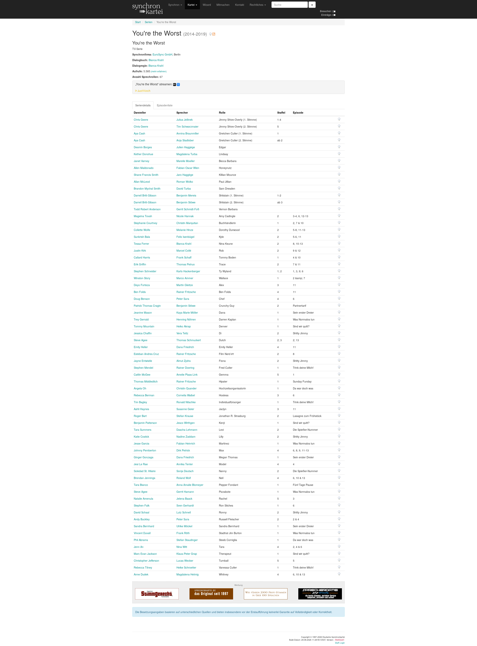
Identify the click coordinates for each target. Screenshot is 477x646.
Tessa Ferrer (141, 243)
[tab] (238, 87)
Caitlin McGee (142, 374)
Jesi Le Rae (141, 464)
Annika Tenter (184, 464)
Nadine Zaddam (185, 436)
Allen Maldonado (144, 168)
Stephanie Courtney (145, 223)
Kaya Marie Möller (187, 312)
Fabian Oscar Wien (187, 168)
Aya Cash (139, 133)
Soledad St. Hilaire (145, 471)
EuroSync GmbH (162, 54)
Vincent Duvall (142, 533)
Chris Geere (141, 119)
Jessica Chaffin (143, 333)
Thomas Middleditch (146, 381)
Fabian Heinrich (185, 443)
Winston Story (142, 278)
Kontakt (239, 5)
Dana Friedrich (185, 347)
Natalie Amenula (143, 498)
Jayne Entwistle (143, 361)
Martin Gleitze (184, 285)
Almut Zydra (183, 361)
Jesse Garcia (141, 443)
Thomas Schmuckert (188, 340)
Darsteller (140, 112)
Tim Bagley (140, 402)
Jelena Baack (184, 498)
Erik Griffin (140, 264)
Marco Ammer (184, 278)
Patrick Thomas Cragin (147, 305)
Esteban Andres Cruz (146, 354)
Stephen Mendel (143, 367)
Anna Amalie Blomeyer (189, 485)
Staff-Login (340, 642)
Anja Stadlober (185, 140)
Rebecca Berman (144, 395)
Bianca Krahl (156, 60)
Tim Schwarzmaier (187, 126)
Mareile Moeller (185, 161)
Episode (298, 112)
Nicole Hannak (185, 216)
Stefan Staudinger (187, 540)
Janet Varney (141, 161)
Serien (148, 22)
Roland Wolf (183, 478)
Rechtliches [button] (257, 5)
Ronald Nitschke (186, 402)
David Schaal (141, 512)
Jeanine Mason (143, 312)
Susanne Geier (185, 409)
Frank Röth (183, 533)
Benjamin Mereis (186, 195)
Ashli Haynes (141, 409)
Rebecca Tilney (143, 567)
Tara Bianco (141, 485)
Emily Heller (141, 347)
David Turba (183, 188)
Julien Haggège (185, 147)
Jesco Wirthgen (185, 423)
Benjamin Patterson (145, 423)
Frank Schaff (183, 257)
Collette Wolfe (142, 230)
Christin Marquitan (187, 223)
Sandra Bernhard (144, 526)
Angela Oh (140, 388)
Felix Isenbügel (185, 237)
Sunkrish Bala (142, 237)
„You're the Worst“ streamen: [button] (154, 84)
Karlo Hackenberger (188, 271)
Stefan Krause (184, 416)
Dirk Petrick (183, 450)
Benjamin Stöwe (185, 202)
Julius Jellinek (184, 119)
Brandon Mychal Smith (147, 188)
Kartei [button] (191, 5)
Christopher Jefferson (146, 560)
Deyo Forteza (142, 285)
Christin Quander (186, 388)
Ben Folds (140, 292)
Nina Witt (181, 547)
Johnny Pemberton (145, 450)
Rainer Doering (185, 367)
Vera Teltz (182, 333)
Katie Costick (141, 436)
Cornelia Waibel (185, 395)
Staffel (281, 112)
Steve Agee (140, 340)
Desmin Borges (143, 147)
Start (138, 22)
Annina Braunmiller (187, 133)
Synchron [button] (174, 5)
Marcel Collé (183, 250)
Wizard (207, 5)
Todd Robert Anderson (147, 209)
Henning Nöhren (186, 319)
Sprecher (182, 112)
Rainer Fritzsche (186, 292)
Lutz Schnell (183, 512)
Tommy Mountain (144, 326)
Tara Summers (142, 429)
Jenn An (138, 547)
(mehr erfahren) (159, 71)
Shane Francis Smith (146, 175)
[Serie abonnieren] (213, 32)
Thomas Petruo (185, 264)
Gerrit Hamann (185, 491)
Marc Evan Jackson (145, 553)
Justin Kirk (140, 250)
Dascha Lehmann (186, 429)
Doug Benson (142, 299)
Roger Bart (140, 416)
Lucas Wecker (184, 560)
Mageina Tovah (143, 216)
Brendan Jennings (144, 478)
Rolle (222, 112)
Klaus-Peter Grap (186, 553)
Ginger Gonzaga (143, 457)
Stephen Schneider (145, 271)
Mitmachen (223, 5)
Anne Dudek (141, 574)
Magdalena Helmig (187, 574)
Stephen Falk (141, 505)
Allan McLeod (142, 181)
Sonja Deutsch (185, 471)
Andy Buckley (142, 519)
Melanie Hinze (184, 230)
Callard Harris (142, 257)
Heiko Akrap (183, 326)
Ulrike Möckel (184, 526)
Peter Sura (182, 299)
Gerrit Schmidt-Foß (187, 209)
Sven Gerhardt (185, 505)
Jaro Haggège (184, 175)
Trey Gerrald (141, 319)
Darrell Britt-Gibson (145, 195)
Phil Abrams (141, 540)
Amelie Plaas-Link (187, 374)
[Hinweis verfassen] (210, 32)
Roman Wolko (184, 181)
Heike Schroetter (186, 567)
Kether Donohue (143, 154)
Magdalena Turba (186, 154)
